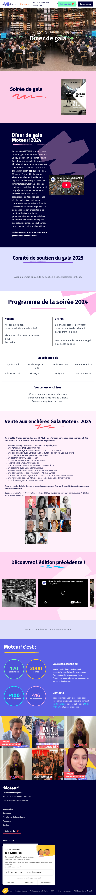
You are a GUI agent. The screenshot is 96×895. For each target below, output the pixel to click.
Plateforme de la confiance (14, 817)
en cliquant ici (59, 704)
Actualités (7, 821)
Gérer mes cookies (64, 891)
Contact (6, 825)
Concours (24, 4)
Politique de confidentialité (39, 891)
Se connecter (85, 4)
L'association (8, 4)
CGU (52, 891)
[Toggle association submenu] (15, 4)
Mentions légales (21, 891)
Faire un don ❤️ (67, 4)
